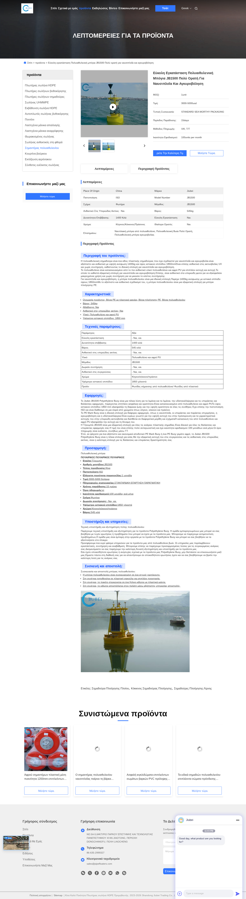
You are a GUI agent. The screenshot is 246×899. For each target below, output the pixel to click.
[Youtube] (110, 874)
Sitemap (58, 895)
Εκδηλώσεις (100, 8)
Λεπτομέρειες (104, 168)
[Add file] (179, 893)
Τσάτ (165, 8)
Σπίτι (54, 8)
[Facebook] (96, 874)
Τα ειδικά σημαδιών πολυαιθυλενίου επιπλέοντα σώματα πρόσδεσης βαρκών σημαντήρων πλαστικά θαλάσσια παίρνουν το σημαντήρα (199, 777)
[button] (29, 757)
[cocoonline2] (124, 874)
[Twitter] (90, 874)
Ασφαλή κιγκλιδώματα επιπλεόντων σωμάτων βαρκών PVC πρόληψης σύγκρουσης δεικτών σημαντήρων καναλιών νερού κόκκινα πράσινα (148, 777)
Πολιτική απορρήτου (40, 895)
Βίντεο (113, 8)
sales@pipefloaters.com (99, 863)
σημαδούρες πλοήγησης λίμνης (193, 688)
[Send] (237, 893)
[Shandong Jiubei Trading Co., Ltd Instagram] (103, 874)
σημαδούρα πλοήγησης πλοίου (110, 688)
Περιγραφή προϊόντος (154, 168)
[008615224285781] (117, 874)
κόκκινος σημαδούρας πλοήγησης (151, 688)
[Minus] (238, 820)
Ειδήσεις (28, 853)
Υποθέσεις (29, 859)
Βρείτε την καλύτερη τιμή (169, 153)
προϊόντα (85, 8)
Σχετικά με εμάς (68, 8)
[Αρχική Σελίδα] (27, 8)
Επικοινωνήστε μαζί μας (133, 8)
